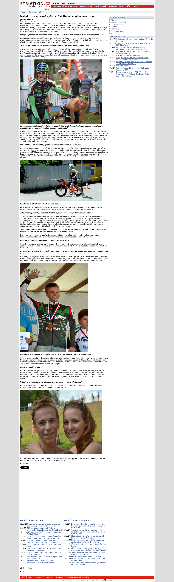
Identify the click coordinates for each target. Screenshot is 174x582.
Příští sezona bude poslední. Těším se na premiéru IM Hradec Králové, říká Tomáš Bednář (45, 529)
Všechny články (59, 4)
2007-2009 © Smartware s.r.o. (79, 580)
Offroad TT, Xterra (118, 24)
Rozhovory (33, 12)
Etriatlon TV (39, 577)
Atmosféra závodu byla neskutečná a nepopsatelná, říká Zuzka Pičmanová (41, 562)
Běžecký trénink (132, 6)
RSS (23, 577)
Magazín (24, 12)
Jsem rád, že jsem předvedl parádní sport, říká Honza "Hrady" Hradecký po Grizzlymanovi (44, 537)
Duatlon (114, 27)
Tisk (23, 571)
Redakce (59, 577)
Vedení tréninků (86, 6)
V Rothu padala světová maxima (128, 55)
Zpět (23, 573)
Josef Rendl (31, 22)
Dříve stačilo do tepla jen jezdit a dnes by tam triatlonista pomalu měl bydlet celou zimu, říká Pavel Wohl (88, 526)
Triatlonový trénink (115, 6)
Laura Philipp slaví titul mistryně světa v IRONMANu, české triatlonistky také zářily (131, 48)
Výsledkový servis (122, 66)
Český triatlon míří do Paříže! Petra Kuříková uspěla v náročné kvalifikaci (132, 59)
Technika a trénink (118, 31)
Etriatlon (71, 4)
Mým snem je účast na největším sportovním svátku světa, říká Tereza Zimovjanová (43, 525)
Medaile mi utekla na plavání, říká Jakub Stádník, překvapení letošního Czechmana (42, 541)
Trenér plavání (100, 6)
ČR (39, 12)
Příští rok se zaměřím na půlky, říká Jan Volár (87, 556)
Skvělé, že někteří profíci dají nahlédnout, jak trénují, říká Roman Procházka (87, 537)
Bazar (30, 577)
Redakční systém (97, 580)
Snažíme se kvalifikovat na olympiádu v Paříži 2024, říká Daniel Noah (88, 553)
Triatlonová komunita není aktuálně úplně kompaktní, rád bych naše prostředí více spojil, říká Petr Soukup (88, 532)
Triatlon (113, 20)
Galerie (50, 577)
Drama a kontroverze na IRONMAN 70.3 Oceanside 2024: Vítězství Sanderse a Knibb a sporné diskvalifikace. (133, 74)
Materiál (114, 33)
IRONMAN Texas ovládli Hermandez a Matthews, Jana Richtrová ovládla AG (134, 63)
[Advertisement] (43, 496)
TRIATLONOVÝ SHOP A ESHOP (65, 6)
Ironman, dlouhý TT (118, 22)
